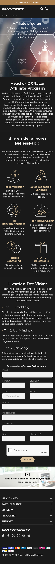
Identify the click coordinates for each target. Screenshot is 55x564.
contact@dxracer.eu (27, 482)
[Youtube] (25, 535)
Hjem (4, 15)
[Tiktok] (4, 535)
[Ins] (19, 535)
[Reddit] (30, 535)
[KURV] (46, 9)
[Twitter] (14, 535)
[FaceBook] (9, 535)
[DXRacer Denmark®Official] (21, 9)
